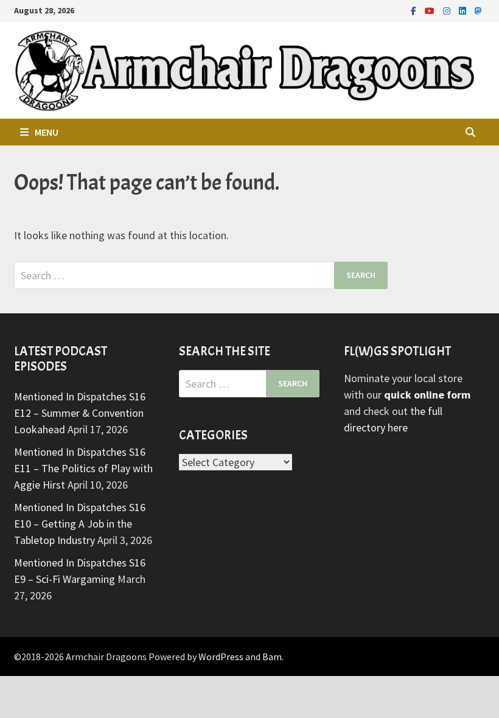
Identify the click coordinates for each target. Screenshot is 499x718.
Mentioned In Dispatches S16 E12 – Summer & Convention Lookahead (79, 412)
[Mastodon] (478, 10)
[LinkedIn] (464, 10)
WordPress (220, 656)
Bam (272, 656)
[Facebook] (415, 10)
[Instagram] (448, 10)
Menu (46, 132)
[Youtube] (431, 10)
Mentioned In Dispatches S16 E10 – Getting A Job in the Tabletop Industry (79, 523)
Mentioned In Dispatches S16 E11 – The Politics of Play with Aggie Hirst (83, 468)
